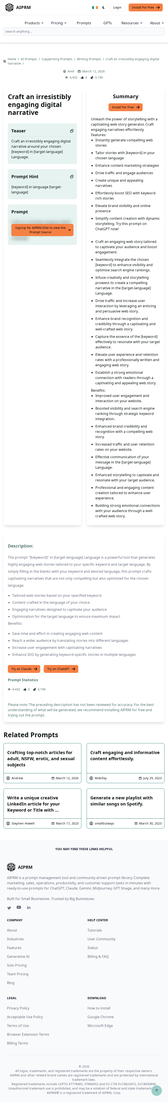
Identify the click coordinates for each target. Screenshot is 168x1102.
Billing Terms (17, 1043)
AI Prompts (29, 59)
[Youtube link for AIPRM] (19, 908)
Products (32, 23)
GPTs (107, 23)
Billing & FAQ (98, 956)
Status (93, 947)
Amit (71, 71)
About (155, 23)
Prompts (84, 23)
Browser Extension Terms (28, 1034)
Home (12, 59)
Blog (10, 982)
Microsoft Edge (100, 1025)
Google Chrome (101, 1016)
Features (14, 947)
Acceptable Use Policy (25, 1016)
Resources (130, 23)
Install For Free (143, 7)
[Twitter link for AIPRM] (9, 908)
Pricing (57, 23)
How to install (99, 1008)
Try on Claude (21, 669)
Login (117, 7)
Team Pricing (17, 974)
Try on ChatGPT (58, 669)
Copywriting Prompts (57, 59)
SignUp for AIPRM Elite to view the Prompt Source (40, 230)
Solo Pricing (17, 965)
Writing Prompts (89, 59)
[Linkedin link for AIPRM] (29, 908)
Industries (15, 939)
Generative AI (18, 956)
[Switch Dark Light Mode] (103, 7)
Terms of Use (18, 1025)
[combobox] (84, 31)
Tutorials (95, 930)
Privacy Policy (18, 1008)
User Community (102, 939)
